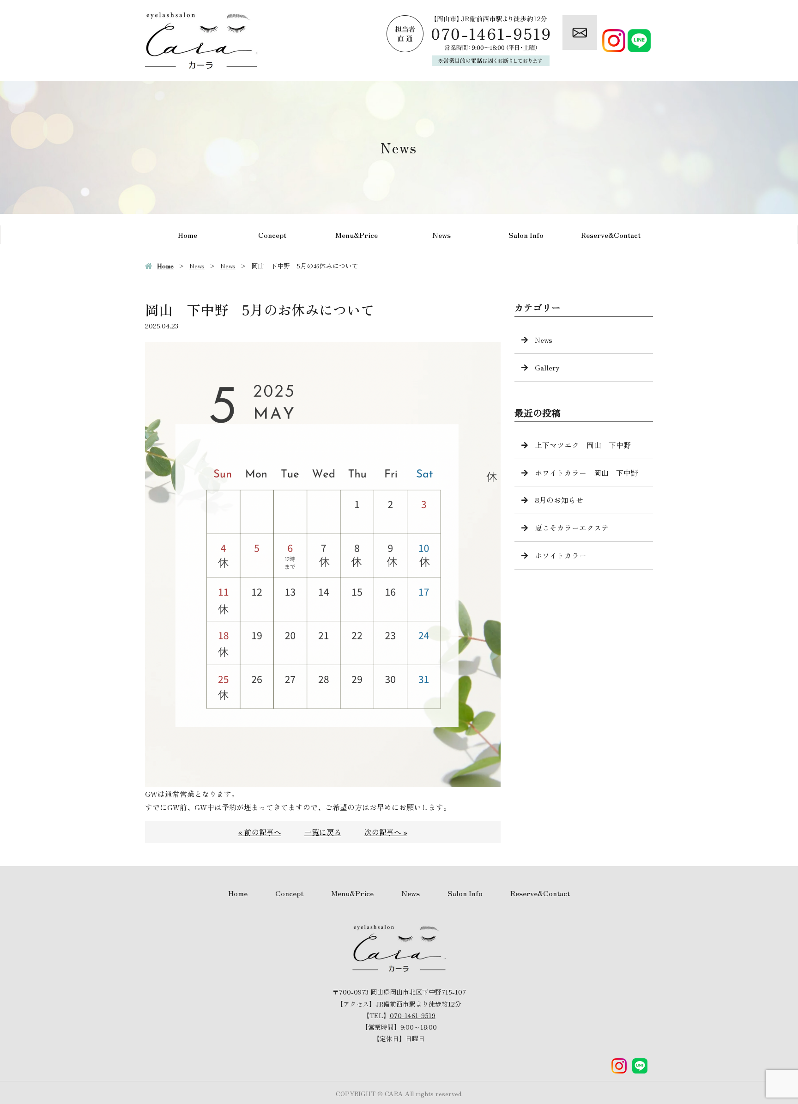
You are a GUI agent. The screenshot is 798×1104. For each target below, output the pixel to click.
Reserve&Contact (611, 234)
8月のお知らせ (559, 499)
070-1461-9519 (412, 1015)
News (441, 234)
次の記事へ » (385, 831)
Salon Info (526, 234)
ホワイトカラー (560, 555)
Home (187, 234)
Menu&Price (356, 234)
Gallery (547, 367)
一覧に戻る (322, 831)
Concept (272, 234)
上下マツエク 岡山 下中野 (583, 444)
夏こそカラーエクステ (572, 527)
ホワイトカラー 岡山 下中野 (586, 472)
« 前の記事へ (259, 831)
